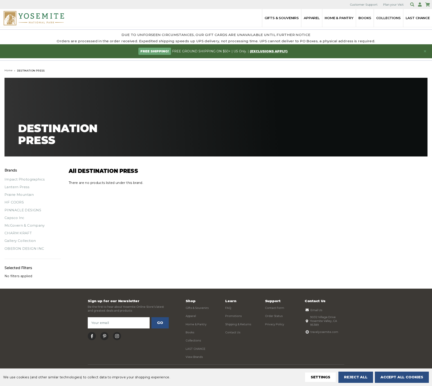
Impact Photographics (24, 179)
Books (364, 18)
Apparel (312, 18)
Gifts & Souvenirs (282, 18)
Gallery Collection (20, 241)
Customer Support (364, 4)
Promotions (233, 316)
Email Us (316, 310)
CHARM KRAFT (18, 233)
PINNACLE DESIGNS (22, 210)
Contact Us (232, 332)
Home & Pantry (339, 18)
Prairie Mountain (19, 194)
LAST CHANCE (418, 18)
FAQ (228, 308)
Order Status (274, 316)
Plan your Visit (393, 4)
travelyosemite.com (324, 332)
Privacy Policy (274, 324)
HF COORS (14, 202)
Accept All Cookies (401, 377)
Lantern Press (16, 187)
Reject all (355, 377)
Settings (320, 377)
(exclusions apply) (269, 51)
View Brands (194, 357)
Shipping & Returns (238, 324)
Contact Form (274, 308)
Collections (388, 18)
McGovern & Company (24, 225)
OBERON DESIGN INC (24, 248)
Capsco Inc (14, 218)
